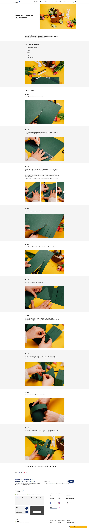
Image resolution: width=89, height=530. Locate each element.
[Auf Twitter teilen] (22, 473)
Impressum (68, 520)
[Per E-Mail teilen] (26, 473)
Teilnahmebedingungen (70, 522)
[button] (64, 192)
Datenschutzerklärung (61, 520)
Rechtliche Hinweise (53, 520)
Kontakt (51, 522)
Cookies (59, 522)
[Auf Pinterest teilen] (24, 473)
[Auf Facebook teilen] (19, 473)
